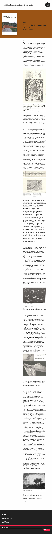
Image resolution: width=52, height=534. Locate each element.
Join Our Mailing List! (6, 527)
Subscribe (46, 529)
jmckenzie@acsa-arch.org (7, 518)
